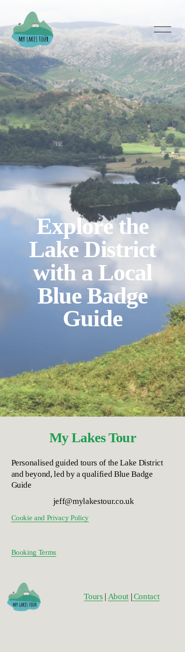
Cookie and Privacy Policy (50, 518)
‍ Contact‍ (145, 596)
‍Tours (93, 596)
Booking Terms (34, 552)
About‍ (118, 596)
